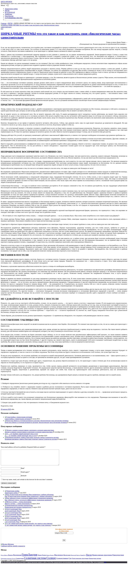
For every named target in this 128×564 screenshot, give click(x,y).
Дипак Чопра (42, 555)
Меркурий (73, 555)
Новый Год (83, 555)
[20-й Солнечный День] (13, 516)
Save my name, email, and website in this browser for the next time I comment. (27, 479)
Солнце (51, 557)
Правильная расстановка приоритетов (18, 507)
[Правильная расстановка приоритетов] (18, 505)
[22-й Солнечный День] (13, 509)
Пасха (89, 555)
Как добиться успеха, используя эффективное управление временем (28, 500)
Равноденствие (118, 555)
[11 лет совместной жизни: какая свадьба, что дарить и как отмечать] (28, 523)
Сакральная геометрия (6, 558)
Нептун (78, 555)
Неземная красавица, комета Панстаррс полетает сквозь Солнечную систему (31, 439)
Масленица (58, 555)
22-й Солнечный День (12, 511)
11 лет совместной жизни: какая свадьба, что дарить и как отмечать (28, 525)
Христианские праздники (80, 558)
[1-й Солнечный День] (13, 520)
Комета (48, 555)
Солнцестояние (62, 558)
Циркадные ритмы (95, 558)
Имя (23, 468)
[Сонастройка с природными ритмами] (18, 417)
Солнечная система (35, 557)
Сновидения (20, 558)
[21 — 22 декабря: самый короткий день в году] (21, 434)
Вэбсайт (23, 476)
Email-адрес (25, 472)
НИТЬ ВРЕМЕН (6, 2)
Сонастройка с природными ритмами (17, 419)
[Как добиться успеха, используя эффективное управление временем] (29, 498)
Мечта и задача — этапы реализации (17, 503)
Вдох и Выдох (4, 555)
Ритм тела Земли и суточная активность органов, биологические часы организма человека (36, 422)
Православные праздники (102, 555)
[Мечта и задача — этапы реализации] (18, 502)
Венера (10, 555)
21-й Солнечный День (12, 514)
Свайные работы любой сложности (13, 546)
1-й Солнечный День (12, 522)
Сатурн (13, 558)
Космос (52, 555)
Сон (70, 558)
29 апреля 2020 (6, 409)
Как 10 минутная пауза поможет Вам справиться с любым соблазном (28, 496)
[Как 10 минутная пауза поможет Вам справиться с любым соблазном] (29, 494)
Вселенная (17, 555)
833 (2, 29)
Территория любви (11, 493)
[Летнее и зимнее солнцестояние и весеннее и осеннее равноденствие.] (29, 430)
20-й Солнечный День (12, 518)
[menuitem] (11, 9)
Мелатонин (67, 555)
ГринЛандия (29, 554)
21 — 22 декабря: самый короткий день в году (20, 435)
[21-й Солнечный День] (13, 512)
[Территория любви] (12, 491)
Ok (105, 562)
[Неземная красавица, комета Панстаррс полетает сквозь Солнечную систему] (32, 437)
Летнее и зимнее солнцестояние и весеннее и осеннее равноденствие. (29, 432)
